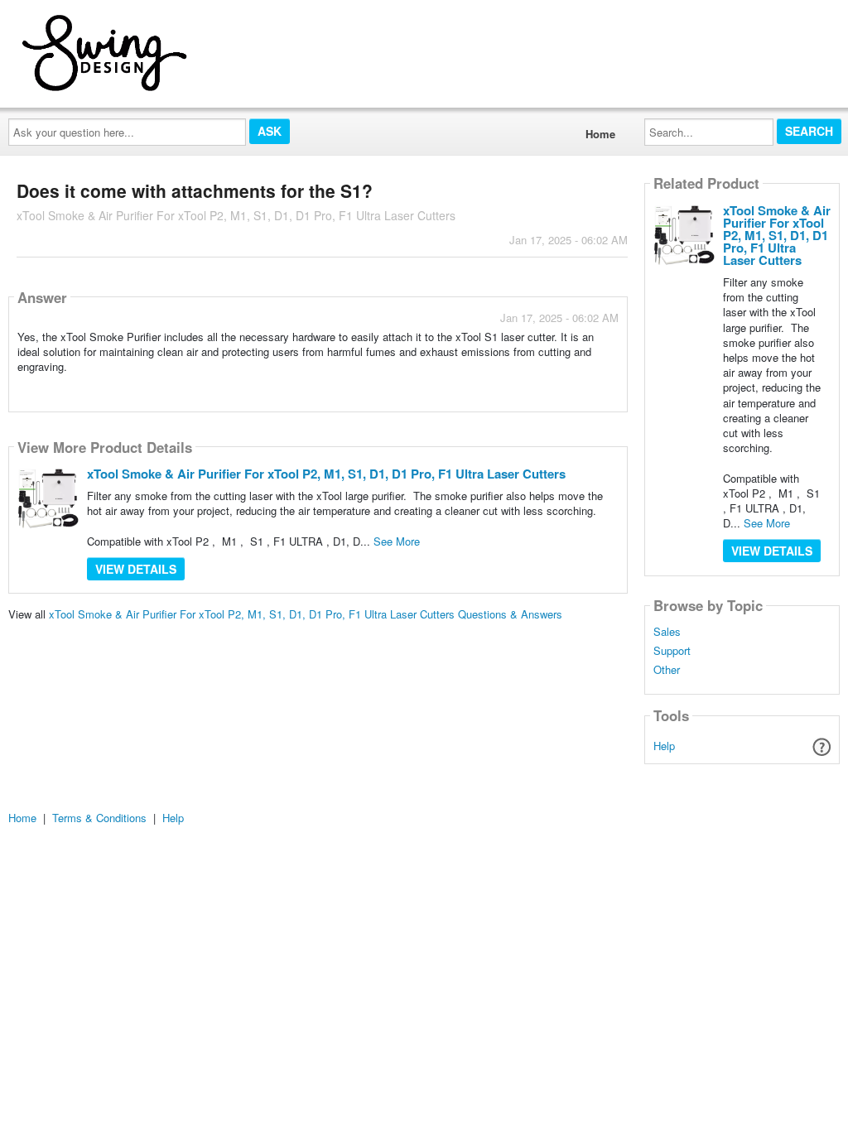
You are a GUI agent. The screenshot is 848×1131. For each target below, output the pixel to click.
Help (664, 745)
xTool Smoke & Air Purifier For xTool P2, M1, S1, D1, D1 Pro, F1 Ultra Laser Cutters (326, 473)
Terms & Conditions (99, 817)
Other (666, 670)
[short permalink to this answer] (469, 389)
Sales (667, 632)
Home (600, 134)
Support (672, 651)
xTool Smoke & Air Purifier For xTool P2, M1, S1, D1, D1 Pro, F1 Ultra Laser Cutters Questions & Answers (305, 614)
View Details (135, 569)
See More (396, 541)
